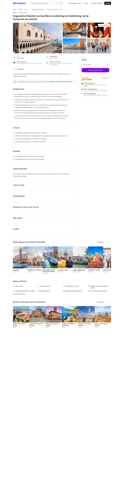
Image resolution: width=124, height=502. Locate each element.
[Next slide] (109, 242)
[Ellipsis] (29, 10)
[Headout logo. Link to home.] (19, 3)
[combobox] (46, 3)
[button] (37, 38)
